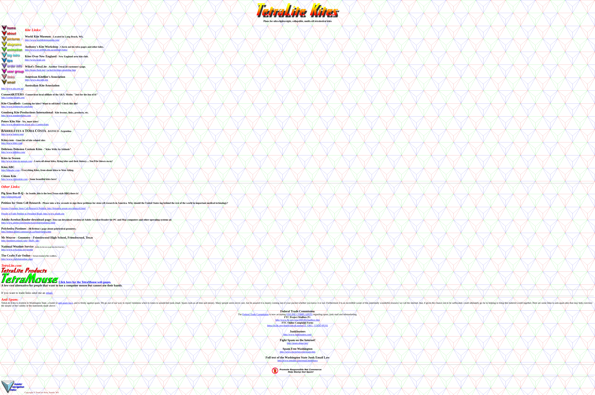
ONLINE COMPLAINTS (299, 314)
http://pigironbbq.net (11, 196)
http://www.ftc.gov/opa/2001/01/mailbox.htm (297, 320)
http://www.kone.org (35, 60)
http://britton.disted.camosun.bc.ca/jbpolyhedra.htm (26, 231)
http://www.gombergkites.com (16, 115)
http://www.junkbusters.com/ (297, 334)
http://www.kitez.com (11, 143)
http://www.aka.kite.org (36, 80)
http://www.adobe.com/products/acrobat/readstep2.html (28, 222)
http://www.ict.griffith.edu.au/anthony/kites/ (46, 49)
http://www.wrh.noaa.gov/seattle (17, 249)
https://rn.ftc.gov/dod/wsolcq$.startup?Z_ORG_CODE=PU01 (297, 325)
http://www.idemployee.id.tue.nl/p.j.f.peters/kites (25, 124)
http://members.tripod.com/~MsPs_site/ (20, 240)
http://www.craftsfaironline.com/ (17, 259)
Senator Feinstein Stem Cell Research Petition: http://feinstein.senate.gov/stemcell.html (43, 208)
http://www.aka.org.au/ (12, 88)
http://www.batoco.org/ (12, 134)
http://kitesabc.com (10, 170)
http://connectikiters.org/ (13, 97)
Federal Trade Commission (255, 314)
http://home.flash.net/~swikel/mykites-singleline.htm (50, 70)
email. (49, 292)
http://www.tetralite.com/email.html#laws (298, 360)
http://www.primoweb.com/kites (17, 106)
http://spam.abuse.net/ (297, 343)
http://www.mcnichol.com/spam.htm (297, 352)
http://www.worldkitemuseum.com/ (42, 40)
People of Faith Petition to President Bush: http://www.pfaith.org (32, 213)
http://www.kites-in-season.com (16, 161)
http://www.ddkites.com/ (13, 152)
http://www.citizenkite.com (14, 179)
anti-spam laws (65, 303)
